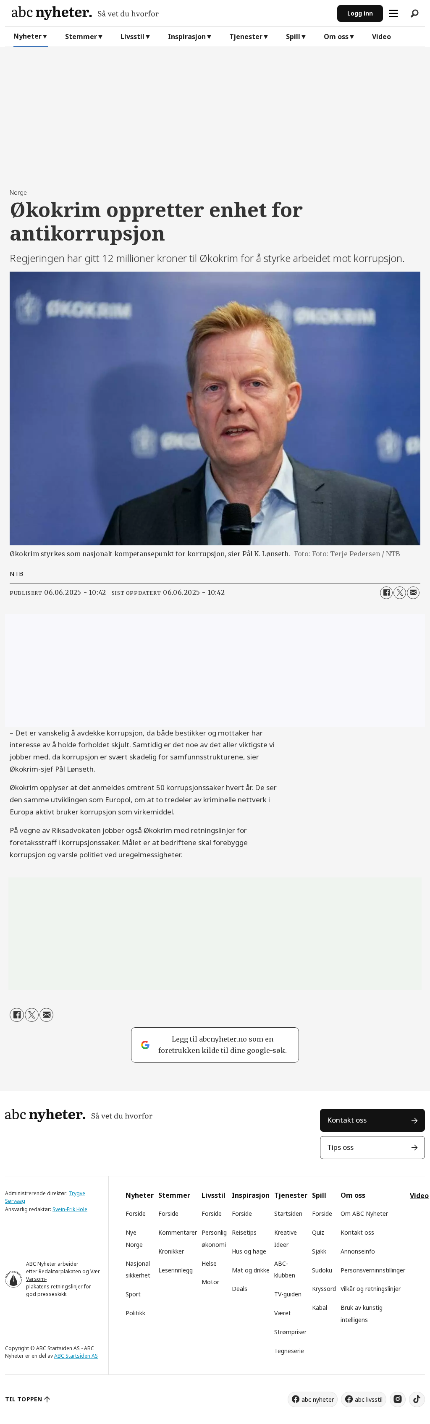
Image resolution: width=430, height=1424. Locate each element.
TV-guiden (288, 1294)
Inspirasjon (187, 36)
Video (381, 36)
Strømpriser (290, 1332)
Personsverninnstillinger (373, 1270)
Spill (293, 36)
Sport (133, 1294)
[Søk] (414, 13)
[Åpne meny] (393, 13)
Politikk (135, 1313)
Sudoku (322, 1270)
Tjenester (245, 36)
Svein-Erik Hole (69, 1209)
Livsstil (132, 36)
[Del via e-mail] (413, 592)
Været (282, 1313)
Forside (136, 1213)
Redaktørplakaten (60, 1271)
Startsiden (288, 1213)
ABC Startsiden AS (76, 1355)
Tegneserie (289, 1351)
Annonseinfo (358, 1251)
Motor (210, 1282)
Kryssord (324, 1289)
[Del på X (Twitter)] (399, 592)
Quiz (318, 1232)
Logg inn (360, 13)
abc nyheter (318, 1399)
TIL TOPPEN (23, 1399)
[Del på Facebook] (386, 592)
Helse (209, 1263)
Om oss (336, 36)
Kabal (319, 1307)
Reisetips (244, 1232)
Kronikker (171, 1251)
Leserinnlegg (175, 1270)
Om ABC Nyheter (364, 1213)
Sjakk (319, 1251)
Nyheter (27, 36)
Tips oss (340, 1147)
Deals (239, 1289)
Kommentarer (177, 1232)
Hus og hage (249, 1251)
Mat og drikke (251, 1270)
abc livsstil (369, 1399)
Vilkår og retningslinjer (371, 1289)
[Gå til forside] (171, 13)
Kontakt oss (347, 1120)
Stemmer (81, 36)
